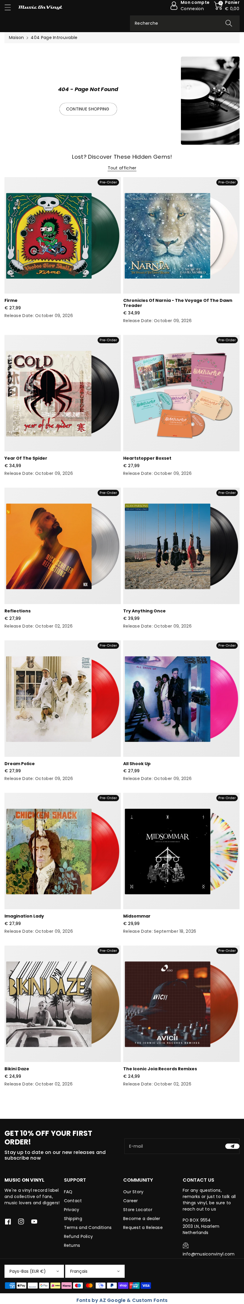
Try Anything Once (144, 611)
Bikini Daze (16, 1069)
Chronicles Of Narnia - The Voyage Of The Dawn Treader (177, 302)
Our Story (133, 1192)
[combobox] (184, 23)
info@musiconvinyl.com (209, 1254)
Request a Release (143, 1227)
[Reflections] (62, 546)
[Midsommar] (181, 851)
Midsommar (137, 916)
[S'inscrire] (232, 1146)
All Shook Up (137, 764)
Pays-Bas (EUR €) (28, 1271)
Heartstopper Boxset (147, 458)
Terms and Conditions (88, 1227)
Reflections (17, 611)
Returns (72, 1245)
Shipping (73, 1219)
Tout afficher (122, 168)
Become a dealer (141, 1219)
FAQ (68, 1192)
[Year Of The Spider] (62, 393)
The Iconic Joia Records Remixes (160, 1069)
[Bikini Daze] (62, 1004)
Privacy (71, 1210)
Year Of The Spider (25, 458)
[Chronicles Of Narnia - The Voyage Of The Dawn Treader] (181, 235)
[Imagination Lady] (62, 851)
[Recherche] (228, 23)
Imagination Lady (24, 916)
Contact (73, 1201)
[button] (10, 7)
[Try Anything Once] (181, 546)
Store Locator (137, 1210)
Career (130, 1201)
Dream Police (19, 764)
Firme (11, 300)
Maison (16, 37)
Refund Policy (78, 1236)
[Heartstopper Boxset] (181, 393)
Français (78, 1271)
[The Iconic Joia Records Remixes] (181, 1004)
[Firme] (62, 235)
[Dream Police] (62, 698)
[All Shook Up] (181, 698)
